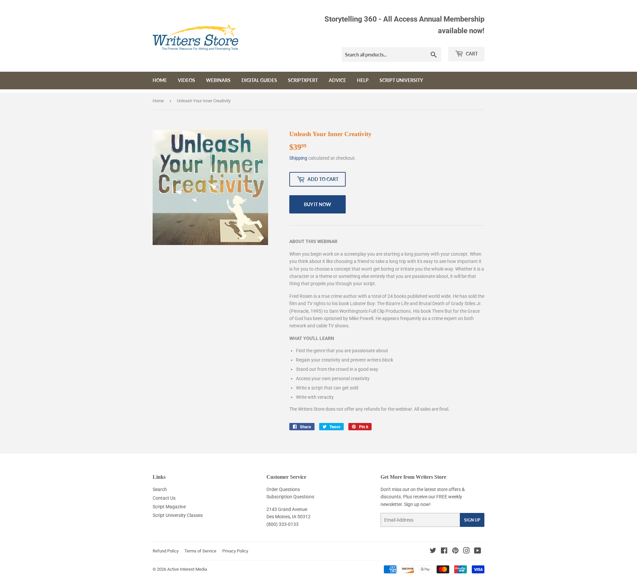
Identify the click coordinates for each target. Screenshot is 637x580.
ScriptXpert (303, 80)
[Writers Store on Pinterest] (455, 551)
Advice (337, 80)
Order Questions (283, 489)
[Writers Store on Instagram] (466, 551)
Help (363, 80)
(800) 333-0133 (282, 524)
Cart (471, 53)
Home (160, 80)
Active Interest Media (187, 569)
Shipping (298, 158)
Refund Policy (165, 550)
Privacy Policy (235, 550)
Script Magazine (169, 506)
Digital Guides (259, 80)
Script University (401, 80)
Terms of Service (200, 550)
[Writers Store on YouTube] (477, 551)
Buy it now (317, 204)
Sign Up (472, 520)
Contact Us (164, 498)
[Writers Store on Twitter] (433, 551)
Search (160, 489)
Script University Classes (178, 515)
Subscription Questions (290, 496)
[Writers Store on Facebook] (444, 551)
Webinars (218, 80)
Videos (186, 80)
